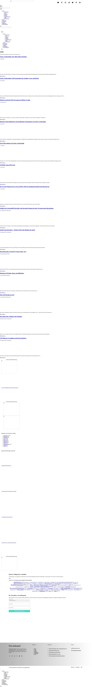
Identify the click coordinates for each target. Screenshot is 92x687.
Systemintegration (7, 16)
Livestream (52, 588)
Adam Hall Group (19, 582)
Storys (3, 19)
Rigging (5, 14)
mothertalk (29, 589)
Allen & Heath (27, 582)
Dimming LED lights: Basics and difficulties (12, 273)
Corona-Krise (41, 583)
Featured (56, 585)
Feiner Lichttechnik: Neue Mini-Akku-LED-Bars (13, 56)
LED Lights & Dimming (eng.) (54, 650)
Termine (3, 22)
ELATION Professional (18, 585)
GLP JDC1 (26, 586)
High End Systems (61, 586)
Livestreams (4, 20)
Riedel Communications (56, 589)
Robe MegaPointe (35, 591)
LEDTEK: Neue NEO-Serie (7, 165)
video (57, 591)
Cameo (53, 582)
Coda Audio (35, 583)
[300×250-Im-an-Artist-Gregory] (9, 373)
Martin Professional (13, 589)
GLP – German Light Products (41, 586)
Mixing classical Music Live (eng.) (55, 654)
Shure (51, 591)
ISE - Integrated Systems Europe (18, 588)
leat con (38, 588)
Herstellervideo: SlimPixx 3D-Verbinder (11, 316)
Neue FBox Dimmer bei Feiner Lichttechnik (12, 143)
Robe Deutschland (71, 589)
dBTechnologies (59, 583)
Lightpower (44, 588)
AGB (81, 667)
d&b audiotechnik (49, 583)
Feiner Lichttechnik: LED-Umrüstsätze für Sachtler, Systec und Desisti (19, 78)
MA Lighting (78, 588)
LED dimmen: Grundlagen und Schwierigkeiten (13, 338)
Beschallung (6, 11)
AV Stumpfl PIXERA (47, 582)
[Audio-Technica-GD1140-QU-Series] (11, 428)
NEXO (33, 589)
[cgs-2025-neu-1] (11, 415)
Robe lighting (78, 589)
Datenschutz (78, 667)
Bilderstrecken (6, 18)
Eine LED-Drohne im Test (7, 295)
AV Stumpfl (40, 582)
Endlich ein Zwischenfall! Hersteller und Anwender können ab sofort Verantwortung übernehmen (26, 208)
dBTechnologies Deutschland (68, 583)
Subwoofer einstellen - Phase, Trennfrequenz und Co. (58, 648)
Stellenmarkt (4, 23)
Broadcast (6, 13)
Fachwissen (4, 21)
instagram (69, 586)
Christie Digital (29, 583)
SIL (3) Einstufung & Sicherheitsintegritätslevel (57, 655)
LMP (58, 588)
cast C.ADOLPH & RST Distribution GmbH (65, 582)
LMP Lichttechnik (67, 588)
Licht (5, 12)
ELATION (75, 583)
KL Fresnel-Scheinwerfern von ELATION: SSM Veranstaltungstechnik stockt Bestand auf (24, 186)
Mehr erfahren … (3, 76)
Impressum (73, 667)
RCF (48, 589)
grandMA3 (55, 586)
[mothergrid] (46, 30)
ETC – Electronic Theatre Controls (40, 585)
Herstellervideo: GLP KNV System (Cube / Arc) (13, 251)
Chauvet (76, 582)
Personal (5, 15)
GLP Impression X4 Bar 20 (20, 586)
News (4, 439)
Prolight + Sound (41, 589)
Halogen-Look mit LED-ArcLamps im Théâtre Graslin (15, 100)
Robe (64, 589)
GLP (71, 584)
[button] (0, 669)
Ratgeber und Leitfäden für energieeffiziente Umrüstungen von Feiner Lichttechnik (23, 121)
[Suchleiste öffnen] (1, 5)
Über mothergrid (5, 24)
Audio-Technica (34, 582)
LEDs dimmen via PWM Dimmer (54, 652)
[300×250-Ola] (9, 569)
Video (5, 17)
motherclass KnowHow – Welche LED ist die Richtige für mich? (17, 230)
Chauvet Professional (19, 583)
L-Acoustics (31, 588)
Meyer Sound (21, 589)
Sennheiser (43, 591)
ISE (74, 586)
